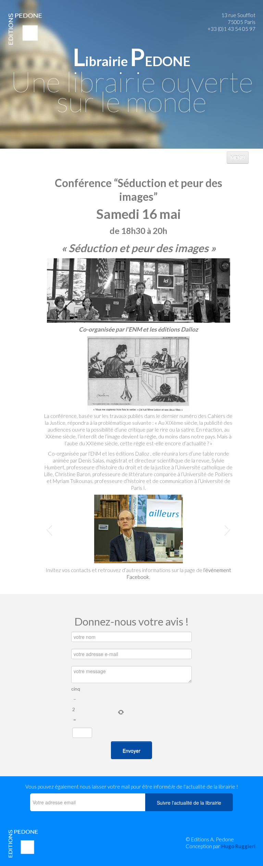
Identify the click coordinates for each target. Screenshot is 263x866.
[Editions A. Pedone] (25, 28)
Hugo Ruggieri (238, 846)
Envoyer (131, 750)
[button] (49, 529)
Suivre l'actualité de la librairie (189, 802)
